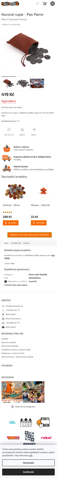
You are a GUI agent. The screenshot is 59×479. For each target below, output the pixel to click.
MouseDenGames (13, 318)
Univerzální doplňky (38, 274)
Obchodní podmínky (10, 346)
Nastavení (28, 462)
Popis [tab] (6, 243)
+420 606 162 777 (13, 310)
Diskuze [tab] (26, 243)
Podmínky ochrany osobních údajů (16, 349)
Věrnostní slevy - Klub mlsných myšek (17, 356)
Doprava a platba (8, 342)
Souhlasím (28, 472)
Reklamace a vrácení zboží (12, 353)
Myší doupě (11, 314)
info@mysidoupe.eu (14, 306)
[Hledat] (37, 3)
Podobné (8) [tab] (16, 243)
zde (31, 455)
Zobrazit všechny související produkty (29, 235)
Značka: (10, 24)
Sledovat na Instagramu (25, 406)
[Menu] (52, 3)
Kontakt (4, 338)
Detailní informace (9, 121)
